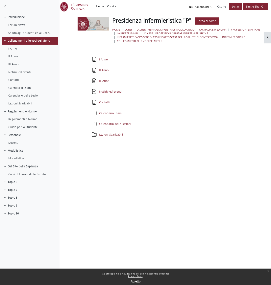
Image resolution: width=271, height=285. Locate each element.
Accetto (135, 281)
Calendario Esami (20, 88)
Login (235, 6)
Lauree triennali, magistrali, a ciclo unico (165, 29)
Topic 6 (12, 182)
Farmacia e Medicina (212, 29)
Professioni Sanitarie (245, 29)
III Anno (13, 64)
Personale (14, 135)
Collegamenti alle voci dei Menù (29, 40)
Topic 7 (12, 190)
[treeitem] (29, 25)
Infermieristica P (233, 37)
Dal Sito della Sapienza (23, 166)
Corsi (128, 29)
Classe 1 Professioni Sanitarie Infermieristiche (176, 33)
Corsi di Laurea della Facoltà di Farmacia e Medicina (30, 174)
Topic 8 (12, 197)
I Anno (12, 48)
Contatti (13, 80)
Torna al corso (206, 21)
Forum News (16, 25)
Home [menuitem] (100, 6)
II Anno (13, 56)
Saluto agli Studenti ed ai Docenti (30, 33)
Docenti (13, 142)
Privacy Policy (135, 276)
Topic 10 (13, 213)
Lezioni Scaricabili (20, 103)
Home (116, 29)
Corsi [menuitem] (110, 6)
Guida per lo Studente (23, 127)
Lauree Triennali (128, 33)
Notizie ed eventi (19, 72)
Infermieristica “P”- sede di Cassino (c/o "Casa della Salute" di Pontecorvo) (167, 37)
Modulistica (15, 150)
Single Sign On (255, 6)
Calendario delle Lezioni (24, 95)
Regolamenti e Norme (22, 111)
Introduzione (16, 17)
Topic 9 (12, 205)
